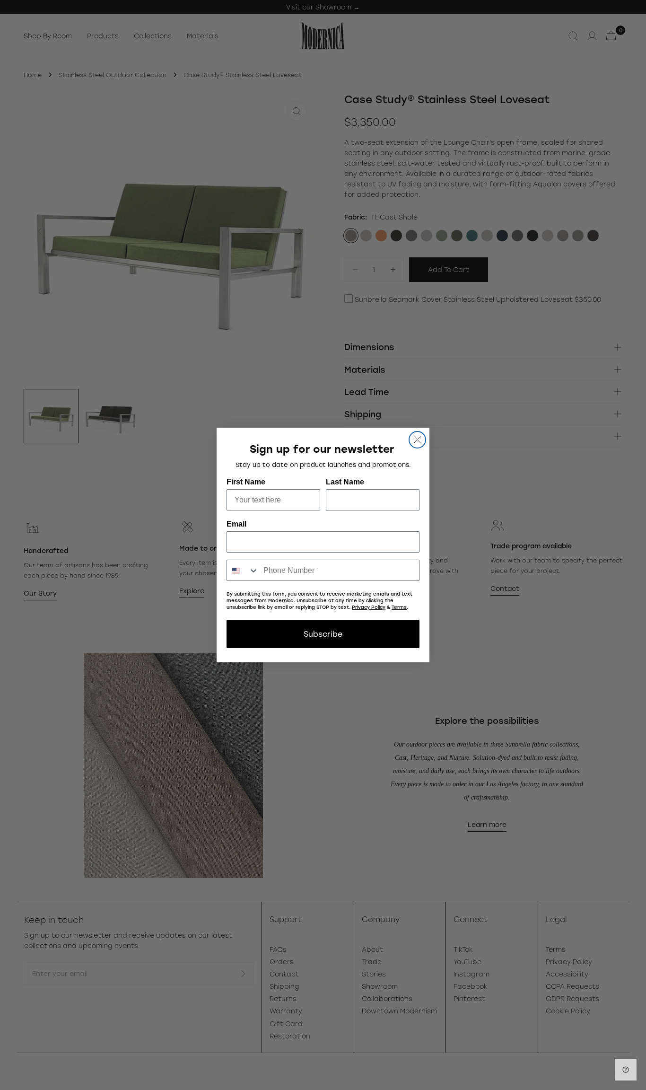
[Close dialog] (417, 439)
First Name (246, 482)
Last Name (345, 482)
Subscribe (323, 634)
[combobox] (243, 570)
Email (236, 524)
